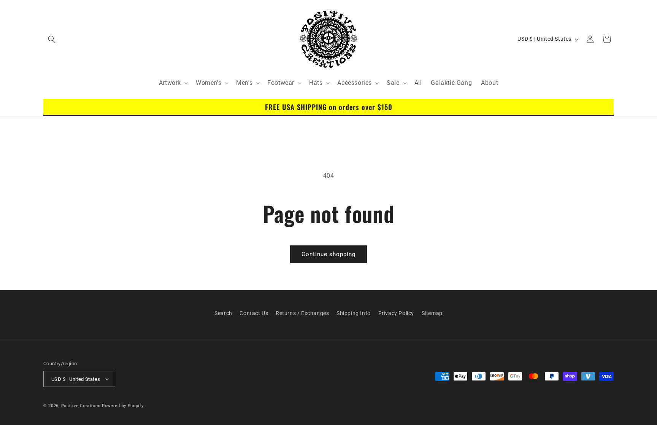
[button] (51, 39)
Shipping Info (353, 313)
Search (223, 313)
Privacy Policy (396, 313)
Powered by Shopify (123, 405)
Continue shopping (328, 254)
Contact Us (254, 313)
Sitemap (432, 313)
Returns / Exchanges (302, 313)
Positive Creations (81, 405)
